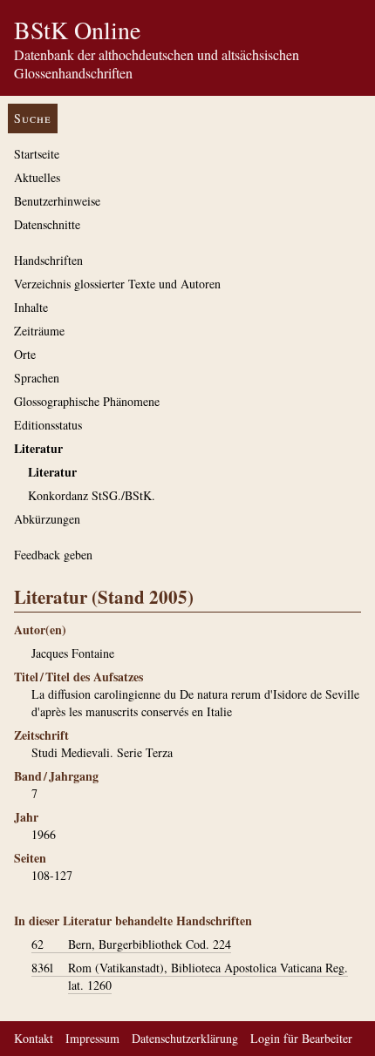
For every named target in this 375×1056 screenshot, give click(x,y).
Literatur (38, 448)
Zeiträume (39, 330)
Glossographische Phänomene (87, 401)
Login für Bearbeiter (301, 1038)
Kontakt (33, 1038)
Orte (25, 354)
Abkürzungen (47, 519)
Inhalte (31, 307)
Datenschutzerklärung (185, 1038)
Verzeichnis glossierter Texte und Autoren (117, 283)
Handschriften (48, 260)
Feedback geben (53, 554)
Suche (32, 118)
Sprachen (36, 377)
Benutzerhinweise (57, 201)
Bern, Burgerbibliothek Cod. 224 (131, 944)
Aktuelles (37, 177)
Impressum (92, 1038)
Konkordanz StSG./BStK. (91, 495)
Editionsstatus (48, 424)
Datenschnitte (47, 224)
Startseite (36, 154)
